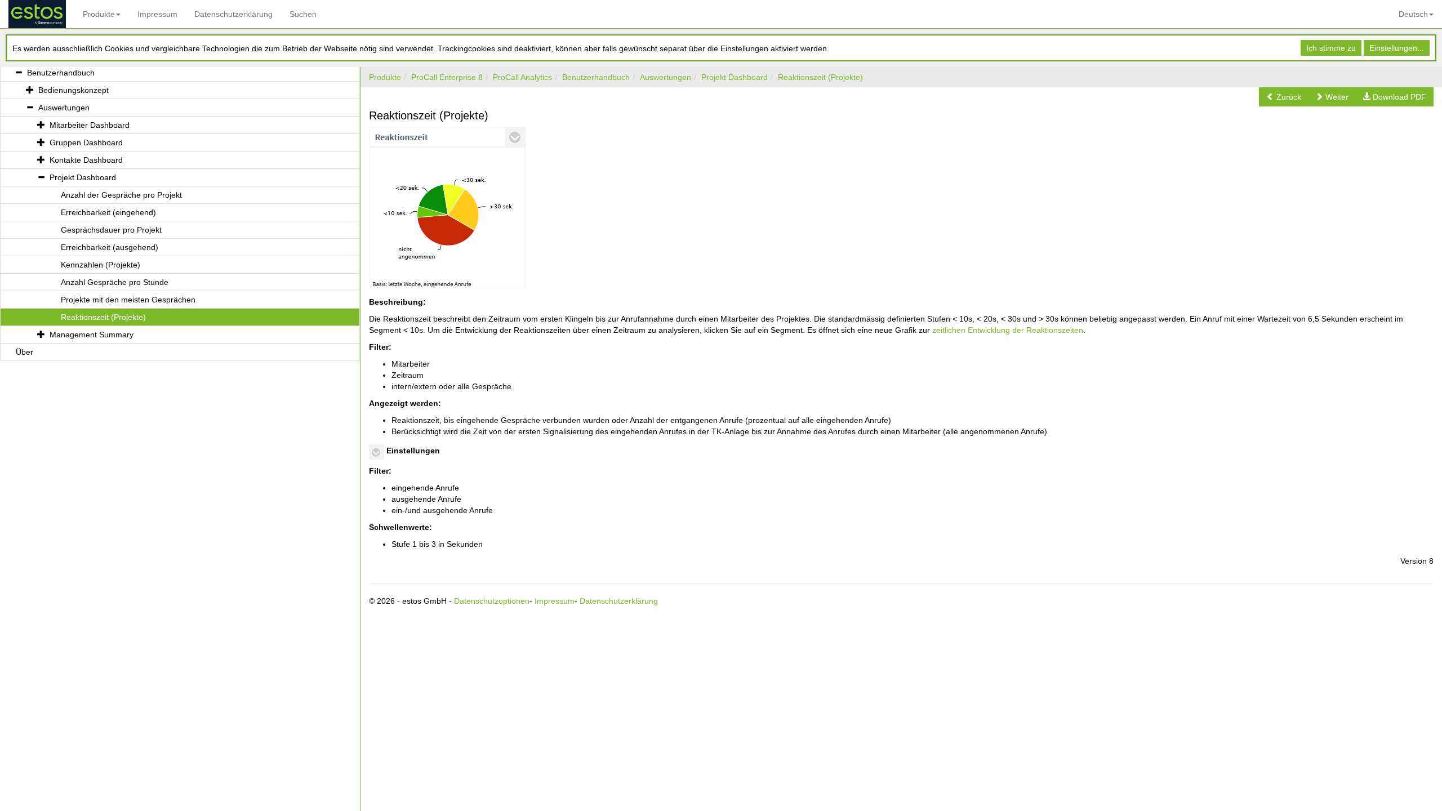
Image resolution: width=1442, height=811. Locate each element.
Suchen (303, 14)
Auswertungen (665, 77)
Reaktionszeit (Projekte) (820, 77)
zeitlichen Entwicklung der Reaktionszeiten (1007, 330)
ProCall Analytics (522, 77)
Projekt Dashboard (734, 77)
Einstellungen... (1396, 47)
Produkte (99, 14)
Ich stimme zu (1331, 47)
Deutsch (1413, 14)
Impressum (157, 14)
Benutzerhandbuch (596, 77)
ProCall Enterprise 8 (447, 77)
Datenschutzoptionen (491, 600)
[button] (1284, 96)
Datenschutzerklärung (233, 14)
